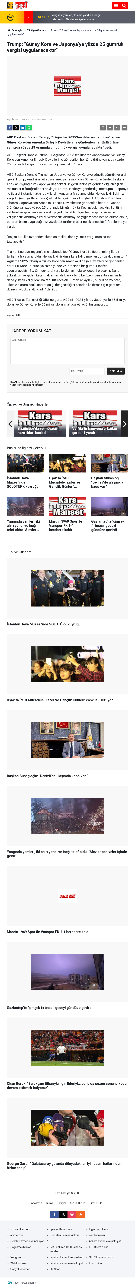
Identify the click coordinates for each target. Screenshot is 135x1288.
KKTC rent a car (98, 1247)
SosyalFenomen (20, 1269)
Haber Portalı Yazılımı (25, 1282)
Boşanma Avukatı (20, 1247)
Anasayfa (16, 30)
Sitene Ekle (96, 1203)
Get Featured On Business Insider (66, 1249)
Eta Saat (55, 1269)
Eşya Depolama (98, 1229)
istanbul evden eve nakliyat (27, 1241)
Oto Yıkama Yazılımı (101, 1257)
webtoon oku (97, 1235)
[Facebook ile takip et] (54, 1214)
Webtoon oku (18, 1263)
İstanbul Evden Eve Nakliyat (66, 1257)
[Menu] (116, 5)
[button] (110, 127)
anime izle (16, 1235)
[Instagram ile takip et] (72, 1214)
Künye (49, 1203)
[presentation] (19, 17)
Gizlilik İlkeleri (77, 1203)
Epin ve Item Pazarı (61, 1229)
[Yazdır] (103, 127)
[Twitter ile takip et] (63, 1214)
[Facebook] (9, 127)
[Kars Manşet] (17, 5)
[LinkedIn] (22, 127)
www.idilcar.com (20, 1229)
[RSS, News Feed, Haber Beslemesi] (80, 1214)
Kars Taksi (95, 1263)
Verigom (15, 1257)
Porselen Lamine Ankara (64, 1235)
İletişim (62, 1203)
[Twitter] (16, 127)
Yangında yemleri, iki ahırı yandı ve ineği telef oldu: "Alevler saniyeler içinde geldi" (76, 17)
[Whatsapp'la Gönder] (29, 127)
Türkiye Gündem (36, 30)
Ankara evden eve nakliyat (105, 1241)
